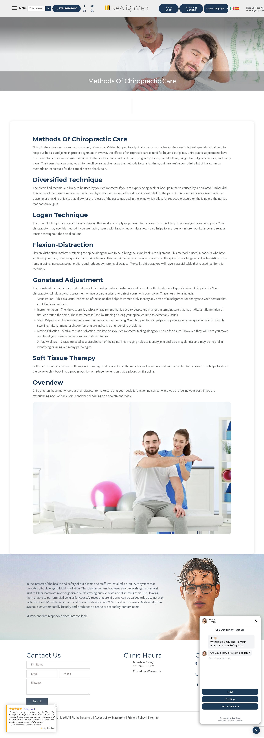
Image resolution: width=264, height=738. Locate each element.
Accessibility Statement (110, 717)
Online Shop (168, 8)
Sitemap (153, 717)
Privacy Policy (137, 717)
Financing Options (191, 8)
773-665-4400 (68, 8)
